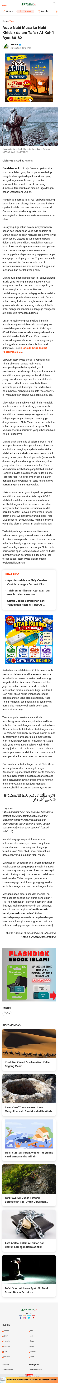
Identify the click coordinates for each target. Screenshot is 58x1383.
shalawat (6, 1357)
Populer (45, 11)
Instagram (24, 1322)
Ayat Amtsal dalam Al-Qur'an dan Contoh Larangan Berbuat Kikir (27, 582)
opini (31, 1346)
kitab (31, 1341)
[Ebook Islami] (29, 974)
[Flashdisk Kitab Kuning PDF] (29, 639)
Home (5, 21)
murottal (6, 1346)
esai (31, 1336)
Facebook (20, 1322)
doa (31, 1331)
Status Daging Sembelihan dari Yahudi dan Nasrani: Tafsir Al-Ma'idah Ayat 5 (25, 603)
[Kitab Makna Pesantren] (29, 1380)
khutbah (6, 1341)
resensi (32, 1352)
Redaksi (5, 1365)
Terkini (27, 11)
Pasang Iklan (34, 1365)
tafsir (7, 1013)
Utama (9, 11)
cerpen (6, 1331)
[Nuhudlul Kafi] (29, 78)
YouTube (33, 1322)
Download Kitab (35, 1370)
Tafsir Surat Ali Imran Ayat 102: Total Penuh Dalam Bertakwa (28, 593)
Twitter (29, 1322)
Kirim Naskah (7, 1370)
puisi (5, 1352)
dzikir (5, 1336)
